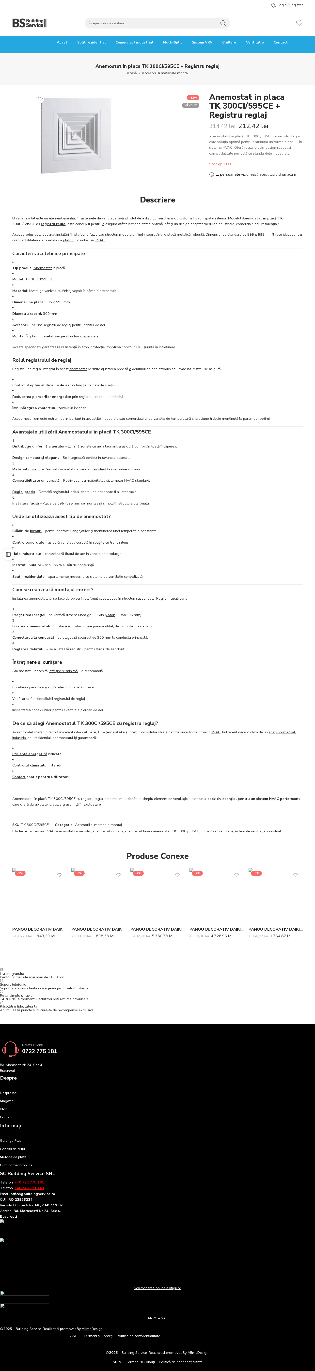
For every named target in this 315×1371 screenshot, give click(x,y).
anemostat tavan (138, 831)
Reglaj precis (23, 491)
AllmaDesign (198, 1352)
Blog (4, 1109)
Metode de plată (13, 1157)
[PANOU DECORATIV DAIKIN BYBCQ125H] (157, 895)
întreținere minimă (63, 670)
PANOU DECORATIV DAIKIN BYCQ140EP (39, 929)
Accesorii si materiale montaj (165, 73)
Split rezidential (91, 42)
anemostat (26, 218)
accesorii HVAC (42, 831)
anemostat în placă (108, 831)
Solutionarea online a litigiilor (157, 1287)
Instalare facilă (25, 503)
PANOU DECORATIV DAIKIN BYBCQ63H (216, 929)
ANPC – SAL (157, 1318)
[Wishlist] (40, 99)
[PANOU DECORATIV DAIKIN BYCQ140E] (276, 895)
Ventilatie (255, 42)
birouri (36, 530)
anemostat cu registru (73, 831)
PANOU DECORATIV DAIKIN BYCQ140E (276, 929)
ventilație (109, 218)
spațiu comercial (282, 732)
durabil (34, 469)
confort (140, 446)
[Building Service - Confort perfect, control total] (29, 23)
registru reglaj (53, 223)
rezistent (99, 469)
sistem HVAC (267, 798)
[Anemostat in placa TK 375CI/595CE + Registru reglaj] (76, 135)
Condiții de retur (12, 1148)
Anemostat (252, 218)
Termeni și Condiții (98, 1335)
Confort (19, 776)
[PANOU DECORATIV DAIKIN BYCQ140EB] (98, 895)
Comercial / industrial (134, 42)
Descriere (157, 200)
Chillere (229, 42)
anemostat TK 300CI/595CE (176, 831)
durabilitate (39, 804)
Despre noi (8, 1092)
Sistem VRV (202, 42)
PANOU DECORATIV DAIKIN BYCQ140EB (98, 929)
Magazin (7, 1100)
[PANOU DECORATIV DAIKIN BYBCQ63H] (216, 895)
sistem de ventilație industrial (258, 831)
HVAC (100, 240)
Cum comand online (16, 1165)
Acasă (62, 42)
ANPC (75, 1335)
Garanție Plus (10, 1140)
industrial (19, 737)
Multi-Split (172, 42)
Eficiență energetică (29, 753)
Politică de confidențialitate (138, 1335)
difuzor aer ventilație (217, 831)
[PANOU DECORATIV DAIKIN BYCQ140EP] (39, 895)
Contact (281, 42)
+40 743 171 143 (29, 1187)
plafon (68, 240)
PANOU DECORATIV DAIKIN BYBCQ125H (157, 929)
